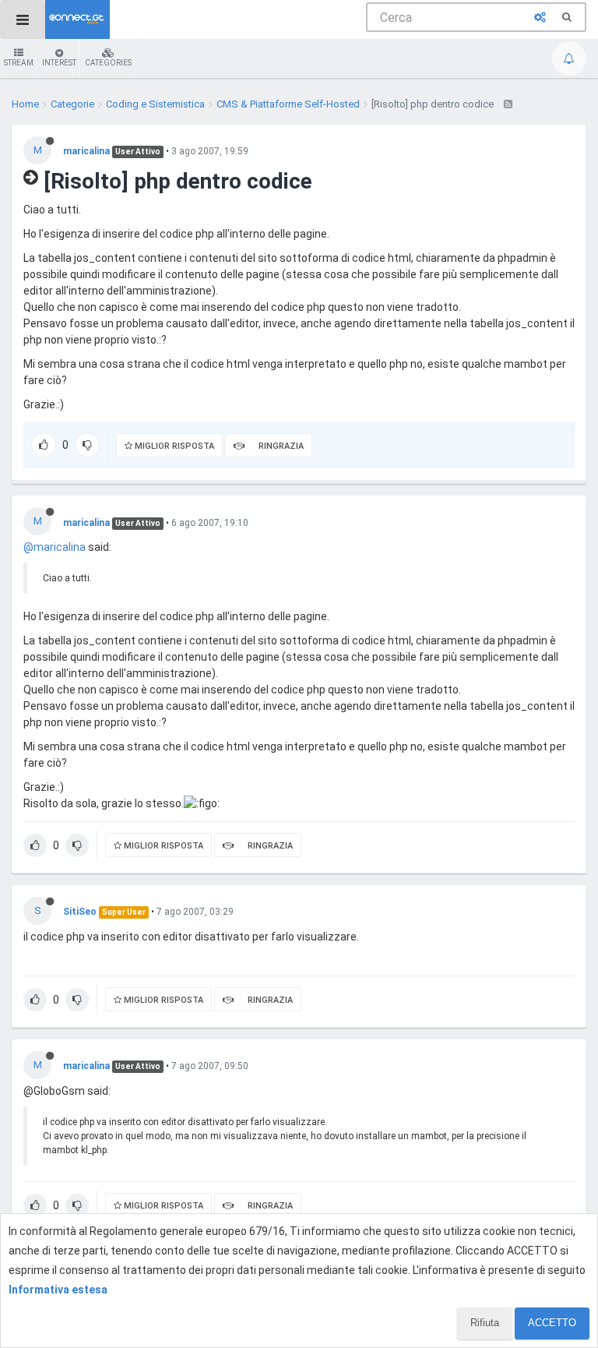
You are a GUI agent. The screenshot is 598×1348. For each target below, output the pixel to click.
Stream (18, 62)
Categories (108, 62)
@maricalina (54, 547)
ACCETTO (552, 1323)
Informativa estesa (58, 1289)
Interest (59, 62)
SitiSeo (80, 911)
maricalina (86, 151)
